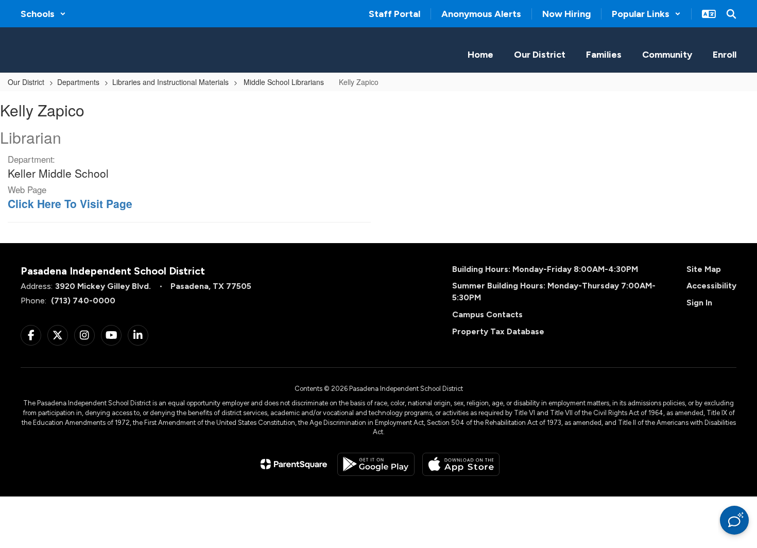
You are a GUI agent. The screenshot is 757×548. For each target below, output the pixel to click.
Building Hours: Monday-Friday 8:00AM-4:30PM (545, 269)
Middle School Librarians (284, 82)
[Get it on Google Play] (376, 464)
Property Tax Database (498, 331)
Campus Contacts (487, 314)
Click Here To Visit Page (70, 203)
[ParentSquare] (294, 464)
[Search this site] (731, 14)
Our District (26, 82)
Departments (78, 82)
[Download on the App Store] (461, 464)
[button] (43, 14)
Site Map (703, 269)
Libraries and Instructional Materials (170, 82)
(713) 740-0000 (83, 300)
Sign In (699, 302)
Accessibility (711, 285)
